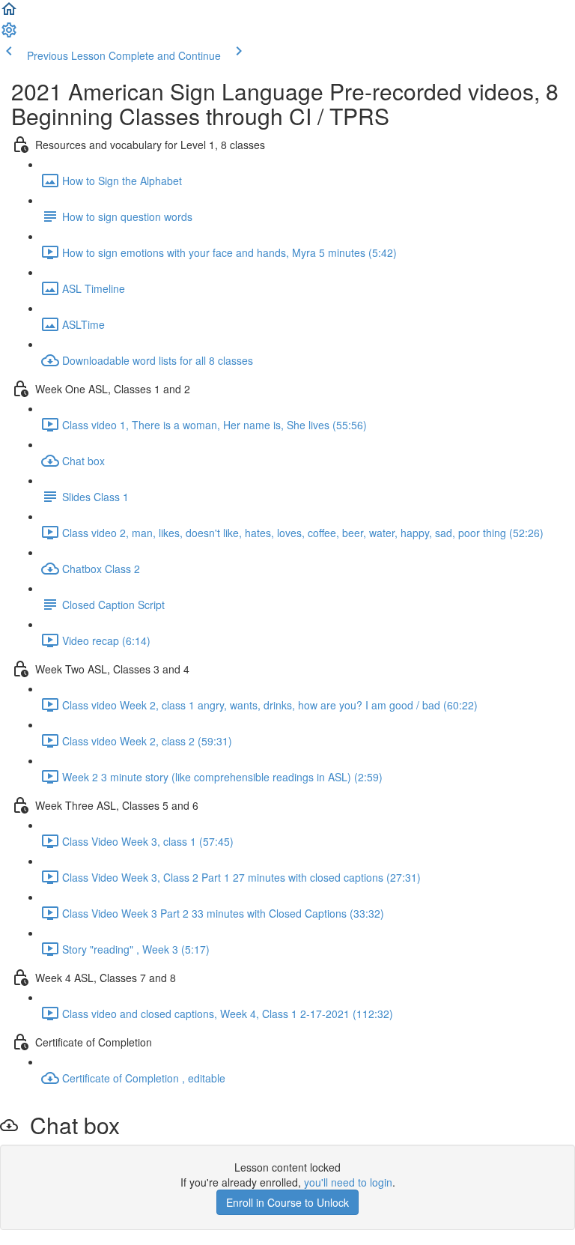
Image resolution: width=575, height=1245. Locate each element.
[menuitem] (9, 34)
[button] (9, 13)
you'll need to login (348, 1182)
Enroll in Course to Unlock (287, 1202)
